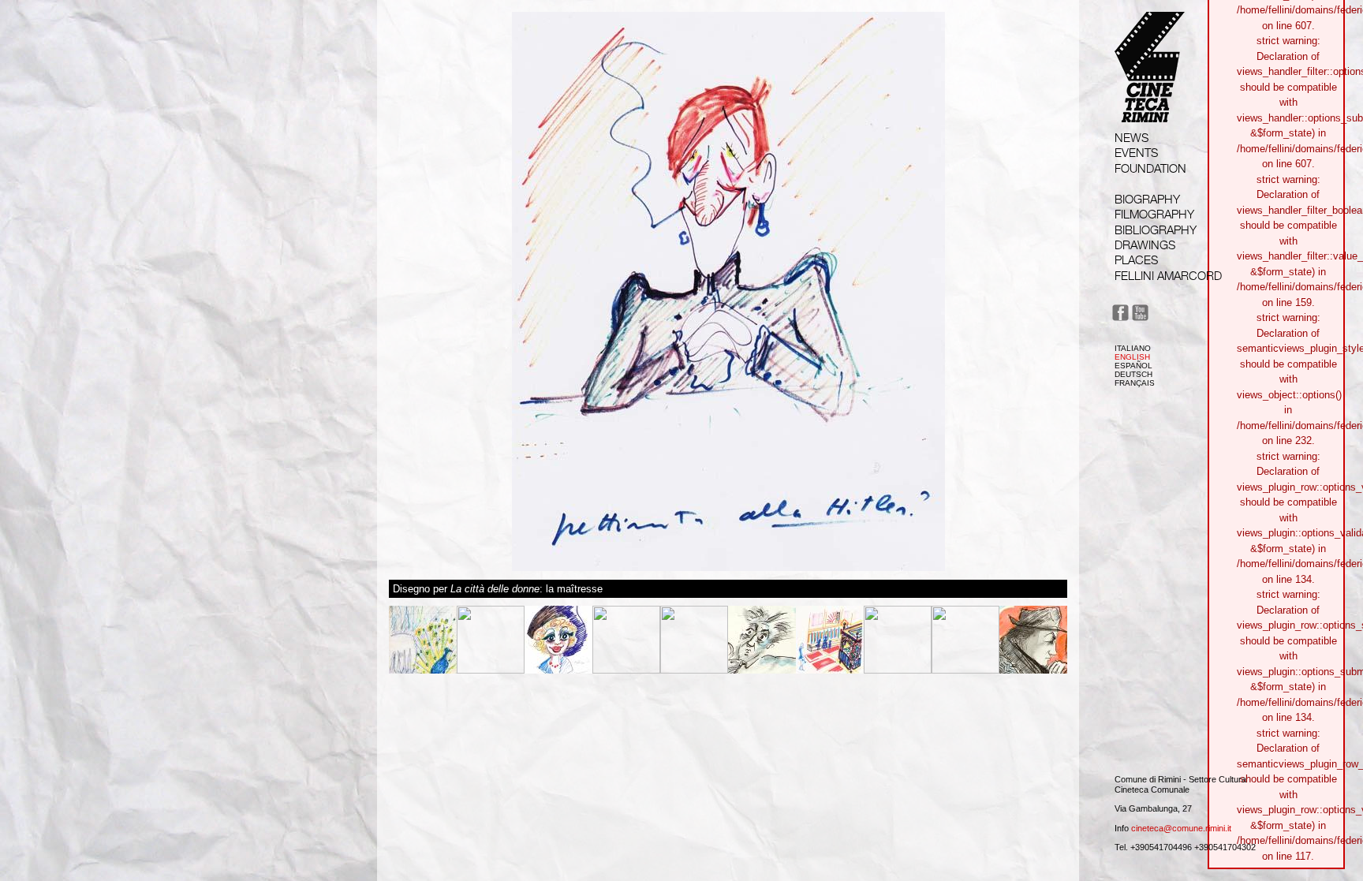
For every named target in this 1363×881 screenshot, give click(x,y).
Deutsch (1133, 374)
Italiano (1133, 348)
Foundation (1150, 168)
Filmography (1154, 214)
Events (1136, 152)
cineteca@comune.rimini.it (1181, 828)
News (1131, 137)
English (1132, 357)
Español (1133, 365)
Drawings (1145, 244)
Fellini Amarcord (1168, 275)
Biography (1147, 199)
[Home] (1150, 108)
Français (1135, 383)
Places (1136, 259)
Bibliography (1156, 229)
